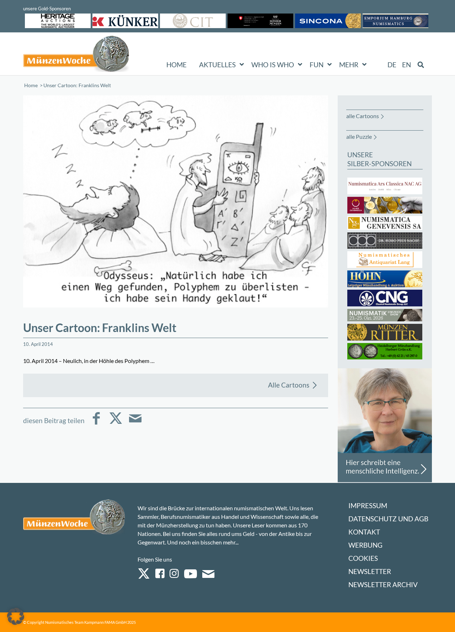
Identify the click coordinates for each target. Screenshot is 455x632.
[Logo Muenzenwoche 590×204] (76, 55)
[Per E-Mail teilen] (135, 423)
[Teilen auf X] (116, 423)
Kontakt (364, 532)
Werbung (365, 545)
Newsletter (369, 571)
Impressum (367, 505)
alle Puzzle (359, 136)
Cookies (363, 558)
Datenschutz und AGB (388, 519)
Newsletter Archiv (383, 584)
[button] (15, 616)
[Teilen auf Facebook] (96, 423)
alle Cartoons (362, 115)
